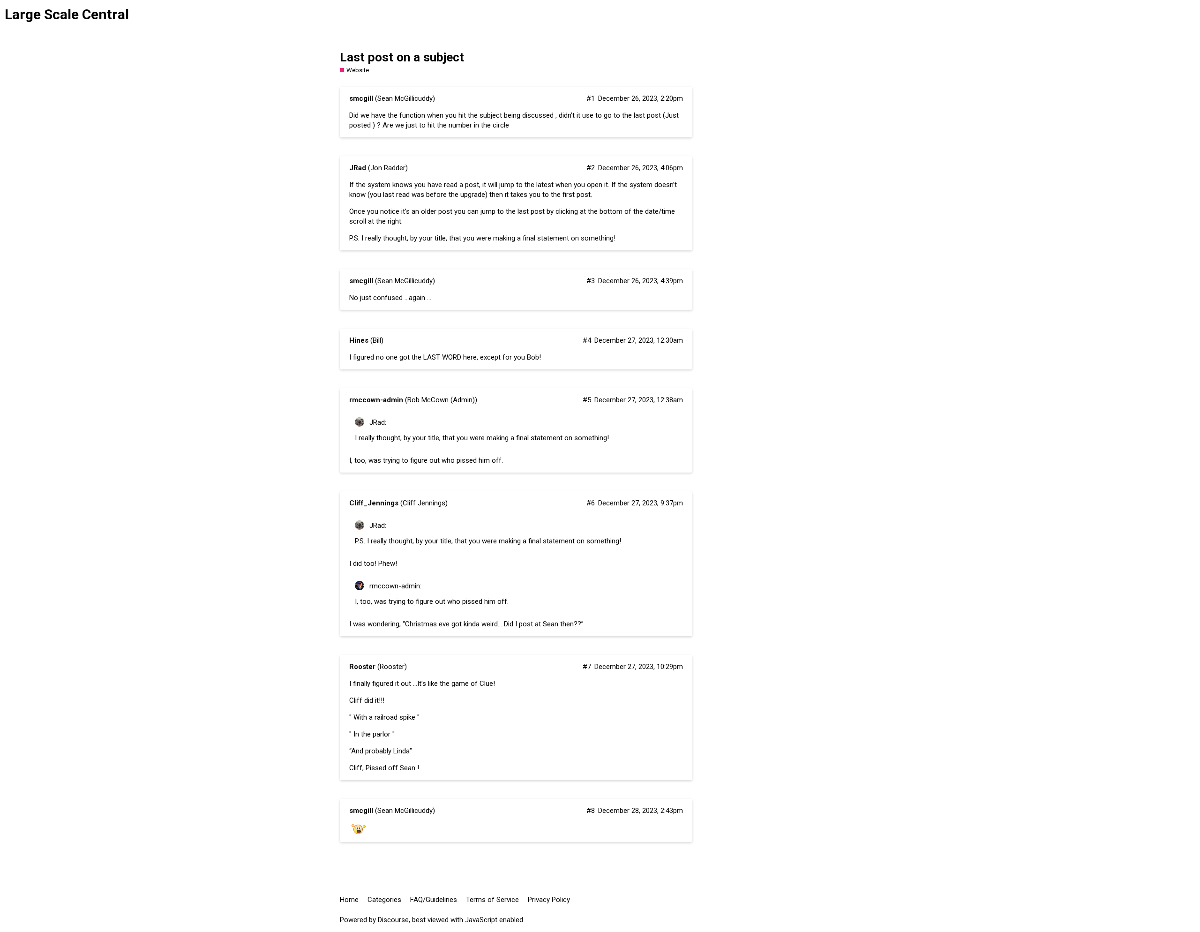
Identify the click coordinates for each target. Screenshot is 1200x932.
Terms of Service (492, 899)
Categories (384, 899)
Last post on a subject (402, 57)
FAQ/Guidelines (433, 899)
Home (349, 899)
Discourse (393, 920)
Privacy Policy (549, 899)
